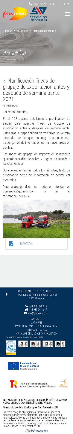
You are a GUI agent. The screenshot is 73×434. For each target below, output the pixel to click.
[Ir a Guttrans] (16, 14)
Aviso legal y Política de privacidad (36, 326)
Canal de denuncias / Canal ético (36, 333)
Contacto (36, 318)
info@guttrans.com (38, 313)
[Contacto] (59, 3)
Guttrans (7, 31)
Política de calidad (36, 330)
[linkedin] (21, 4)
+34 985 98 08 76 (43, 4)
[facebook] (14, 4)
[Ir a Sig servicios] (38, 14)
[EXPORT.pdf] (11, 243)
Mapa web (36, 322)
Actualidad (22, 31)
